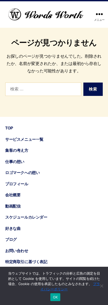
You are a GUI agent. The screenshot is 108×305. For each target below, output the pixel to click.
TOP (9, 128)
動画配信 (12, 206)
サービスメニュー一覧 (24, 139)
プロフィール (16, 184)
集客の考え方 (16, 150)
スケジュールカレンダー (26, 217)
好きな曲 (12, 228)
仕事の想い (14, 161)
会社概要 (12, 195)
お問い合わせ (16, 250)
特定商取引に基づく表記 (26, 261)
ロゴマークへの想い (22, 172)
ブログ (11, 239)
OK (55, 297)
